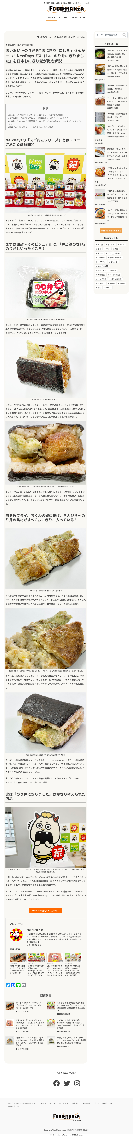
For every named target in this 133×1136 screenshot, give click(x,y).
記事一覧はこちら (34, 944)
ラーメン (111, 244)
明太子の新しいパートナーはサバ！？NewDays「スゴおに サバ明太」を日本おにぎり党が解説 (71, 1040)
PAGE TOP (127, 1099)
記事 (24, 961)
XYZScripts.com (77, 1135)
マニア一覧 (63, 1103)
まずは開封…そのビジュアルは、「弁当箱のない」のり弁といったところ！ (39, 118)
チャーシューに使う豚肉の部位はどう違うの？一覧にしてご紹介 (117, 101)
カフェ (100, 244)
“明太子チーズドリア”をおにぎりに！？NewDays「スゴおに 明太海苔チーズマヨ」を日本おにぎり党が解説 (30, 1041)
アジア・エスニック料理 (107, 270)
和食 (118, 253)
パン (109, 253)
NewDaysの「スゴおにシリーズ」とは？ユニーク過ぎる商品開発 (36, 115)
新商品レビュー (47, 37)
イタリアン (102, 262)
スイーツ (101, 283)
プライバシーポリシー (103, 1103)
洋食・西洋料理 (115, 257)
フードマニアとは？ (47, 1103)
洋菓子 (122, 283)
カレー (100, 253)
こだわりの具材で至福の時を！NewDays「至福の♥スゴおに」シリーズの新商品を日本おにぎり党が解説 (73, 970)
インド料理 (102, 279)
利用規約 (86, 1103)
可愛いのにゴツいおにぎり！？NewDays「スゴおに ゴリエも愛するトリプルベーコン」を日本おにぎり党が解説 (54, 970)
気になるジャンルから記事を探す (21, 1103)
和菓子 (112, 283)
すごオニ (81, 37)
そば (99, 249)
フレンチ (114, 262)
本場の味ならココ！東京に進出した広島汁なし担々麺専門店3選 (117, 54)
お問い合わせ (13, 1106)
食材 (99, 287)
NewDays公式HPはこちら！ (45, 910)
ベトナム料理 (114, 274)
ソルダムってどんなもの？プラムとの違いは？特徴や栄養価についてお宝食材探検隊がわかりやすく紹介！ (111, 133)
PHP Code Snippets (56, 1135)
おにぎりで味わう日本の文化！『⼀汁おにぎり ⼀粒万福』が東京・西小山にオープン (18, 969)
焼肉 (116, 249)
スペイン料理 (103, 266)
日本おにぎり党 (61, 37)
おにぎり (72, 37)
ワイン (108, 287)
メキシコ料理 (116, 279)
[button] (111, 230)
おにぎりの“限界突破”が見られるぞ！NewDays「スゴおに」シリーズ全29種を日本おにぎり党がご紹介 (36, 970)
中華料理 (101, 257)
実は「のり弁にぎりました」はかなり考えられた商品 (31, 127)
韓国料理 (101, 274)
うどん (121, 244)
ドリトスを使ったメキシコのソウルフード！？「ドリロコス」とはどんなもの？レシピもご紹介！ (111, 175)
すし (107, 249)
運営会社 (75, 1103)
